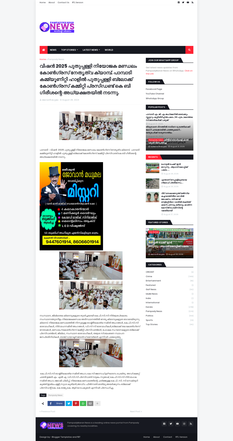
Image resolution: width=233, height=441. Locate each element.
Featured (169, 285)
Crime (169, 276)
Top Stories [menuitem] (68, 49)
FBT (78, 436)
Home (43, 59)
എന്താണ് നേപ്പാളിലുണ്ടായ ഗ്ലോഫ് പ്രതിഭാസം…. (174, 181)
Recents (153, 157)
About (156, 436)
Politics (169, 315)
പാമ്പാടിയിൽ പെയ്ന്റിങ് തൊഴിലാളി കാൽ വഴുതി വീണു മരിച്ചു (168, 141)
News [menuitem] (53, 49)
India (169, 298)
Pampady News (56, 59)
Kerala (169, 306)
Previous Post (48, 411)
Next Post (135, 411)
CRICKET (169, 271)
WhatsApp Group (155, 98)
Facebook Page (154, 89)
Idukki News (169, 293)
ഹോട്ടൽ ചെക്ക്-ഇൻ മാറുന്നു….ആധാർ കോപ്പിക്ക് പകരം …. (174, 167)
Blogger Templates (62, 436)
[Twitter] (69, 403)
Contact (167, 436)
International (169, 302)
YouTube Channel (155, 93)
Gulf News (169, 289)
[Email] (90, 403)
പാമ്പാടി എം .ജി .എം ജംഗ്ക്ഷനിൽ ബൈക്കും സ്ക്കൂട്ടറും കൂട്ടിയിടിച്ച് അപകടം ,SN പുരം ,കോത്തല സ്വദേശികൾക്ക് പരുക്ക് (169, 117)
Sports (169, 320)
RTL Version (181, 436)
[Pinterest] (76, 403)
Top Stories (169, 324)
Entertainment (169, 280)
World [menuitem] (109, 49)
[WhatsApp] (83, 403)
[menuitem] (44, 50)
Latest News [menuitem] (90, 49)
